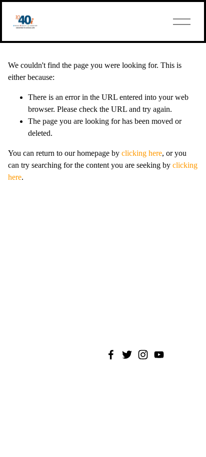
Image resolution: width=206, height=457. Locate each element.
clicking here (142, 153)
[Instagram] (143, 355)
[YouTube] (159, 355)
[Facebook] (111, 355)
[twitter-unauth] (127, 355)
